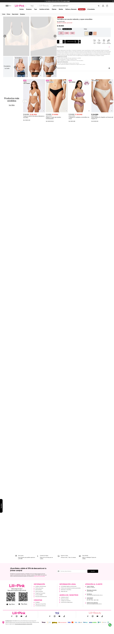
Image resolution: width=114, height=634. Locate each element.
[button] (76, 5)
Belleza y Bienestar (71, 9)
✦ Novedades (91, 9)
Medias (61, 9)
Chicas (8, 14)
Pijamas (54, 9)
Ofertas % (82, 9)
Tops (35, 9)
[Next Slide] (111, 101)
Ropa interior (15, 14)
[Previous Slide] (25, 101)
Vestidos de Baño (44, 9)
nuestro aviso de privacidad (39, 576)
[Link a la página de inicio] (4, 14)
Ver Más (12, 105)
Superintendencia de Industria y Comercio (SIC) (23, 623)
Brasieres (29, 9)
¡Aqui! (68, 1)
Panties (21, 9)
